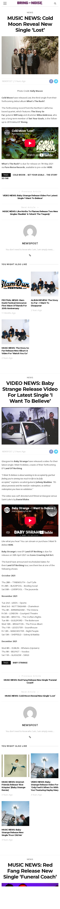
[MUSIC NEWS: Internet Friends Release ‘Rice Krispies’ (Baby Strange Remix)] (15, 765)
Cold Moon (19, 174)
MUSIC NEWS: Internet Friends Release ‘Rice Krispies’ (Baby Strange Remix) (13, 786)
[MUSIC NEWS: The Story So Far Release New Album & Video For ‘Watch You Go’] (15, 331)
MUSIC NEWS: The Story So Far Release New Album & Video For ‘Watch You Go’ (15, 351)
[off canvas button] (5, 3)
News (30, 12)
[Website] (30, 255)
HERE (49, 167)
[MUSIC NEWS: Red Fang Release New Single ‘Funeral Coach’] (30, 901)
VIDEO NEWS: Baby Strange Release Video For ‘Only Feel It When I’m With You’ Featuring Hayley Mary (44, 786)
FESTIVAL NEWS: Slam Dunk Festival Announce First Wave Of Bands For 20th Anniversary (14, 304)
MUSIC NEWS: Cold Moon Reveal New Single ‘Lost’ (30, 695)
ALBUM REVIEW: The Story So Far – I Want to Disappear (44, 303)
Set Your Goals (36, 174)
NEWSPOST (7, 81)
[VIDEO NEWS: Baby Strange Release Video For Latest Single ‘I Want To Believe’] (30, 425)
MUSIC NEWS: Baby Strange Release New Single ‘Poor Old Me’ (12, 832)
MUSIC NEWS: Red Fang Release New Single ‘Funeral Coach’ (30, 681)
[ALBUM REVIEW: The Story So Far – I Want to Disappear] (45, 283)
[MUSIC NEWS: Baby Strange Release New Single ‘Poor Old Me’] (15, 813)
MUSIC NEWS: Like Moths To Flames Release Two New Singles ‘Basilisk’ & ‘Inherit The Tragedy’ (30, 212)
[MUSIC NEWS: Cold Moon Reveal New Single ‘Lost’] (30, 54)
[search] (55, 3)
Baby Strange (20, 662)
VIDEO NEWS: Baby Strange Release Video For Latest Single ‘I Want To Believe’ (30, 196)
